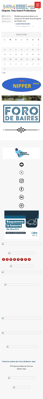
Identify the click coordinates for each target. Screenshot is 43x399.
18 (10, 59)
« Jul (3, 73)
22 (33, 59)
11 (10, 54)
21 (27, 59)
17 (5, 59)
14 (27, 54)
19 (16, 59)
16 (38, 54)
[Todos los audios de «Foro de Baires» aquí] (21, 369)
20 (21, 59)
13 (21, 54)
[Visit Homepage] (21, 7)
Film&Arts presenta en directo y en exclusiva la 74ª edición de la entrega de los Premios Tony (27, 18)
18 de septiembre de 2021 (22, 26)
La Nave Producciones (23, 24)
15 (33, 54)
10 (5, 54)
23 (38, 59)
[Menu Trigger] (38, 5)
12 (16, 54)
